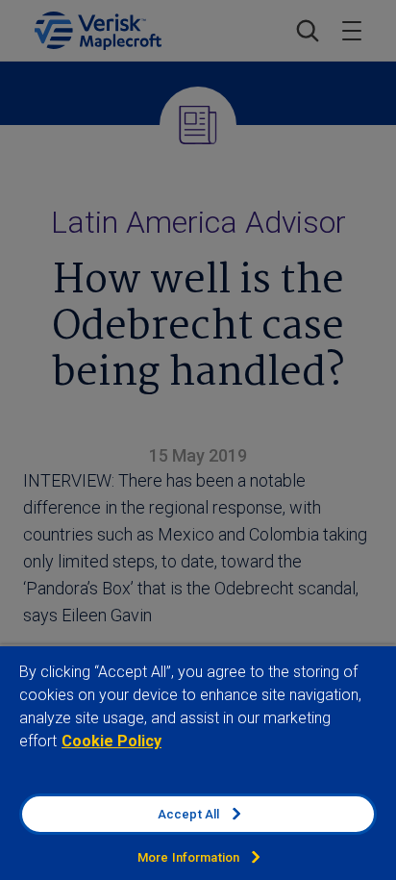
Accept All (188, 814)
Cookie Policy (111, 741)
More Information (188, 857)
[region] (198, 762)
